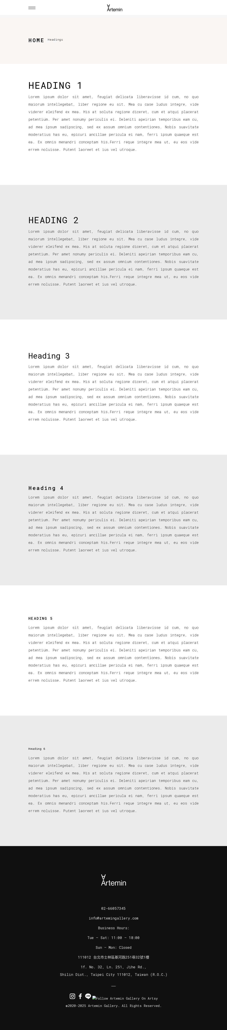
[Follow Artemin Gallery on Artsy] (125, 998)
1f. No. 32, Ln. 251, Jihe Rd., (114, 967)
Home (36, 40)
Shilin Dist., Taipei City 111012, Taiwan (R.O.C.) (113, 974)
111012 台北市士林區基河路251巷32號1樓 (113, 957)
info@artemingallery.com (113, 918)
